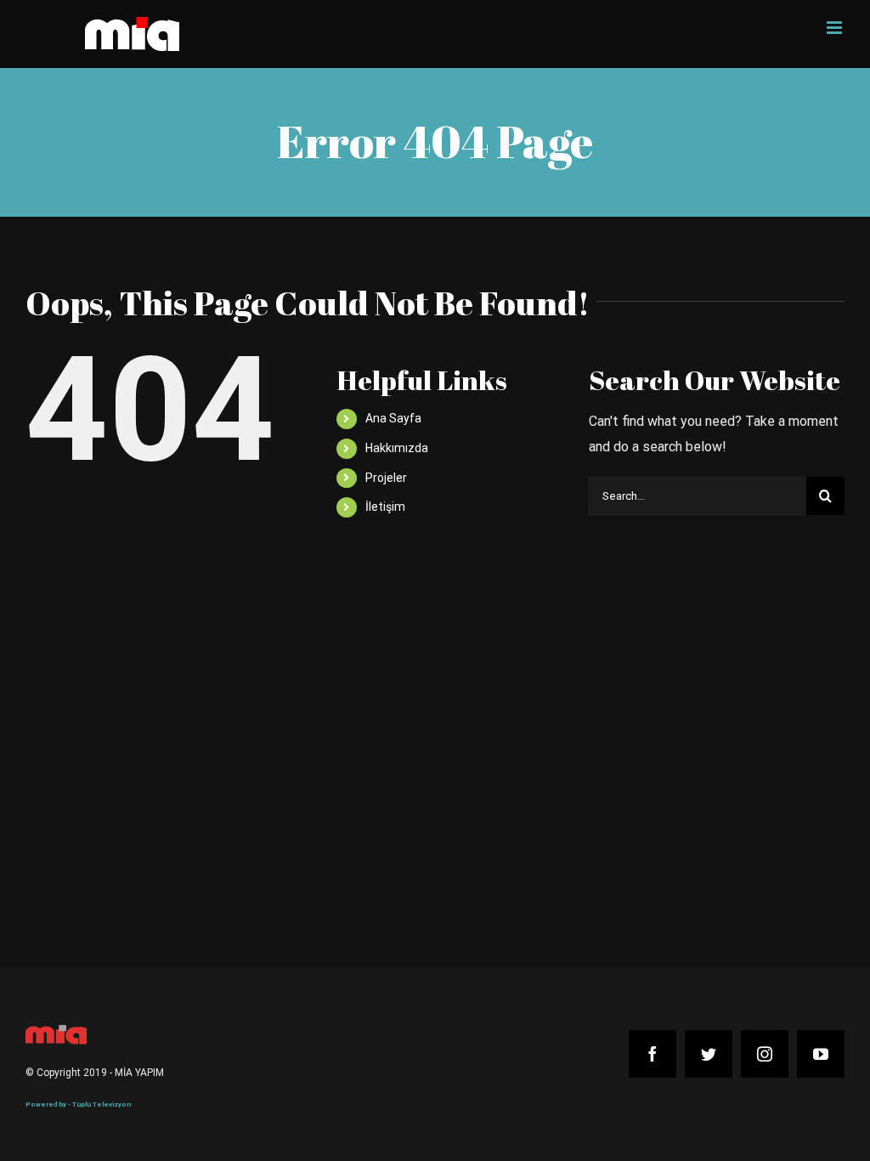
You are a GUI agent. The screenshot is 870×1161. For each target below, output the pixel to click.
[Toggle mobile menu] (836, 28)
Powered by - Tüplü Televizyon (78, 1104)
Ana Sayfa (393, 418)
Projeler (386, 477)
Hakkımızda (396, 448)
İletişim (385, 506)
